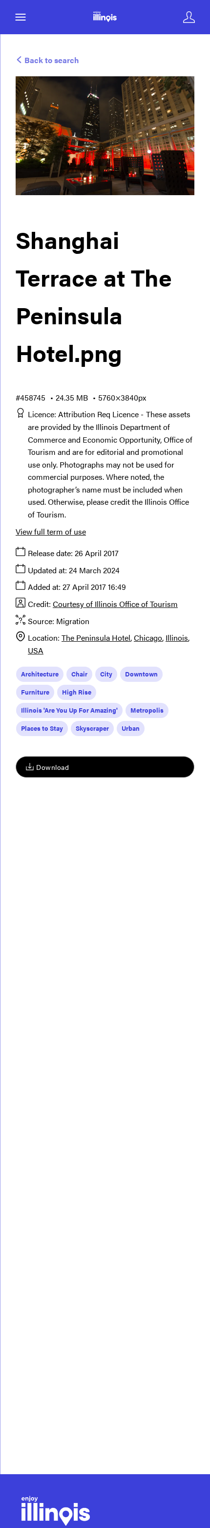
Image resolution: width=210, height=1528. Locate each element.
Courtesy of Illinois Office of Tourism (115, 603)
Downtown (141, 673)
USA (35, 650)
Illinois (177, 637)
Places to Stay (42, 728)
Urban (131, 728)
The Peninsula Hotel (96, 637)
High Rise (76, 692)
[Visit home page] (105, 17)
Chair (79, 673)
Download (52, 767)
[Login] (189, 17)
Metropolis (147, 710)
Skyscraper (92, 728)
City (106, 673)
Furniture (35, 692)
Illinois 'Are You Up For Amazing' (69, 710)
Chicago (148, 637)
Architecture (40, 673)
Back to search (50, 60)
